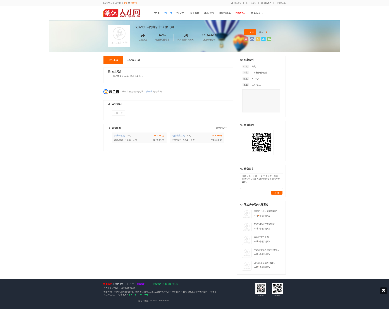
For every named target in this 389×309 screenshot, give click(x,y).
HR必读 (130, 284)
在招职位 (133, 59)
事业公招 (209, 13)
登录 (125, 3)
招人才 (180, 13)
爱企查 (149, 91)
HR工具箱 (194, 13)
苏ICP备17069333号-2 (139, 294)
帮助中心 (268, 3)
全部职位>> (221, 127)
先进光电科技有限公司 (264, 224)
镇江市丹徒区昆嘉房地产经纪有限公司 (272, 211)
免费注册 (134, 3)
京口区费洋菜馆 (261, 237)
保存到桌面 (281, 3)
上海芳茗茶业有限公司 (264, 262)
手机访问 (253, 3)
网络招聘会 (225, 13)
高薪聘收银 (119, 135)
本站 (256, 215)
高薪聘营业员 (178, 135)
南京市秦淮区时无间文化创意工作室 (271, 250)
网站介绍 (119, 284)
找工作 (168, 13)
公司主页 (113, 59)
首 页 (157, 13)
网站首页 (238, 3)
